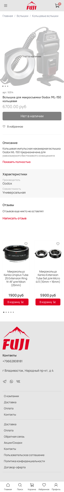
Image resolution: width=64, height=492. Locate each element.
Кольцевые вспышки (45, 16)
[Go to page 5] (13, 312)
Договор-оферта (15, 467)
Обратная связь (14, 436)
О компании (11, 396)
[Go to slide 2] (5, 86)
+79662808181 (13, 361)
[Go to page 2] (6, 312)
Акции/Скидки (13, 443)
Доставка (10, 402)
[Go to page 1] (3, 312)
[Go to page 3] (8, 312)
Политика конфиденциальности (24, 461)
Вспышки (22, 16)
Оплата (8, 408)
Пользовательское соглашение (24, 455)
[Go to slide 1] (2, 86)
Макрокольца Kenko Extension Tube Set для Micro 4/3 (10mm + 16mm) (48, 276)
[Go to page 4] (10, 312)
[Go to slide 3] (7, 86)
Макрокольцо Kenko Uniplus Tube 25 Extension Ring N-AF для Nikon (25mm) (16, 278)
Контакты (10, 414)
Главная (8, 16)
